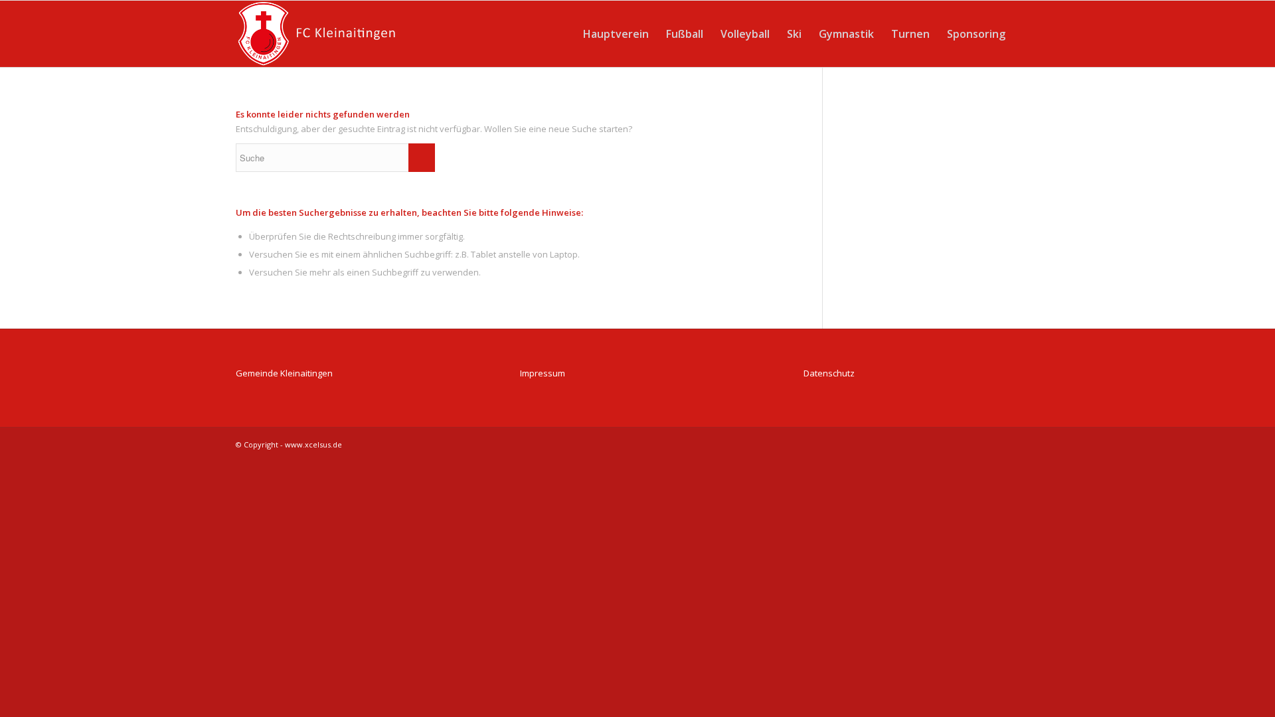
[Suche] (1026, 34)
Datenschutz (829, 373)
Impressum (542, 373)
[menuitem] (615, 34)
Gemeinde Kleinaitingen (284, 373)
